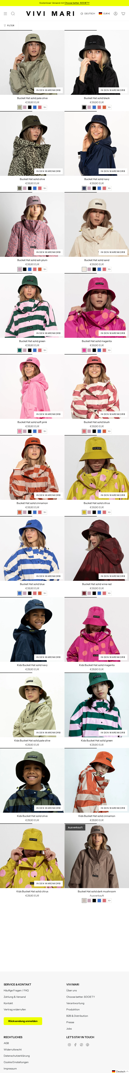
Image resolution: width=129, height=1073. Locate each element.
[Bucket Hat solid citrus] (96, 467)
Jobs (69, 1028)
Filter (11, 25)
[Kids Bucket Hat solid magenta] (96, 629)
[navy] (84, 188)
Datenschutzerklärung (17, 1055)
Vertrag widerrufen (15, 1009)
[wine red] (84, 593)
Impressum (10, 1068)
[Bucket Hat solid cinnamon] (32, 467)
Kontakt (8, 1003)
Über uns (71, 990)
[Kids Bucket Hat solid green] (96, 705)
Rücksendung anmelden (22, 1021)
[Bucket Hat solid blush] (96, 386)
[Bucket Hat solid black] (96, 62)
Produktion (73, 1009)
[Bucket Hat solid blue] (32, 548)
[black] (30, 107)
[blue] (35, 107)
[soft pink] (20, 431)
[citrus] (84, 512)
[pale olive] (20, 107)
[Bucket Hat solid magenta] (96, 305)
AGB (6, 1043)
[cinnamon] (104, 107)
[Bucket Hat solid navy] (96, 143)
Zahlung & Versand (15, 996)
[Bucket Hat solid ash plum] (32, 224)
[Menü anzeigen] (5, 13)
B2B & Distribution (77, 1015)
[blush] (40, 107)
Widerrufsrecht (13, 1049)
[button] (120, 1071)
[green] (20, 350)
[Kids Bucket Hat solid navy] (32, 629)
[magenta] (84, 350)
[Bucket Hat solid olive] (32, 143)
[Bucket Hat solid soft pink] (32, 386)
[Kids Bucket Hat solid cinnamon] (96, 780)
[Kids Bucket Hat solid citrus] (32, 855)
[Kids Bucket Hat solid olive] (32, 780)
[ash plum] (25, 107)
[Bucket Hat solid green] (32, 305)
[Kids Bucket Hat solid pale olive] (32, 705)
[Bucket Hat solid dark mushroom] (96, 855)
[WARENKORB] (123, 13)
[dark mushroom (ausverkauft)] (84, 901)
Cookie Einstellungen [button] (16, 1062)
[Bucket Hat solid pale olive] (32, 62)
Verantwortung (75, 1003)
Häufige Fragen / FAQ (16, 990)
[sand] (84, 269)
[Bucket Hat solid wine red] (96, 548)
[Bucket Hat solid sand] (96, 224)
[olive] (20, 188)
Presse (70, 1022)
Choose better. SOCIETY (80, 996)
